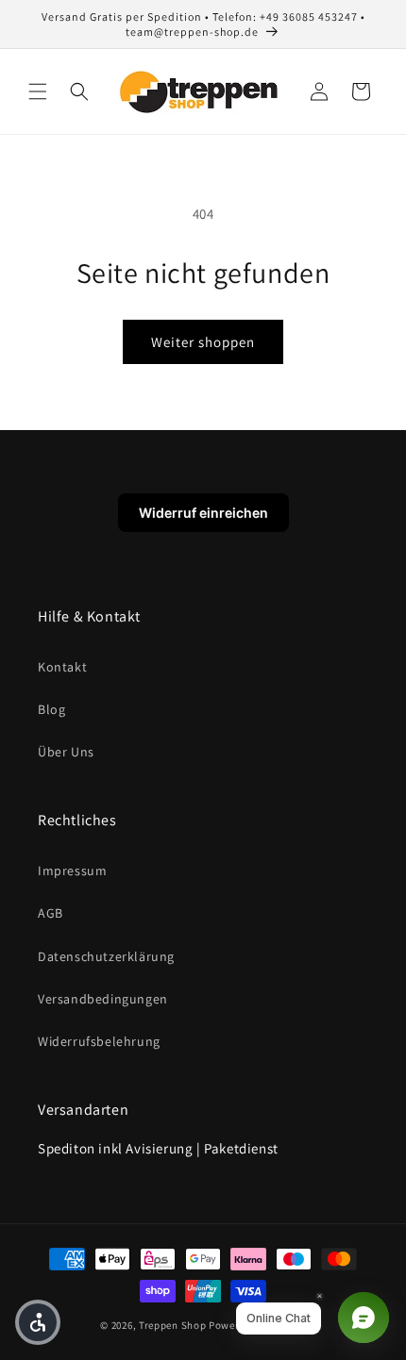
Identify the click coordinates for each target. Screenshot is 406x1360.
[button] (38, 91)
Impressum (72, 870)
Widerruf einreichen (203, 513)
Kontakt (62, 666)
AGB (50, 912)
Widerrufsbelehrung (99, 1041)
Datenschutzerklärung (106, 956)
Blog (51, 709)
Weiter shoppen (203, 342)
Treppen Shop (172, 1325)
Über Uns (66, 751)
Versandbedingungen (103, 998)
